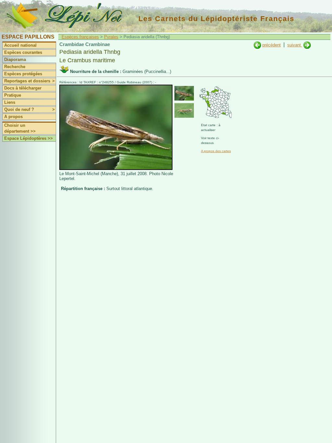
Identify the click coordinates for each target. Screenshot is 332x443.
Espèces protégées (23, 73)
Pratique (12, 95)
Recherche (14, 66)
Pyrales (111, 36)
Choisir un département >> (20, 128)
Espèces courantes (23, 52)
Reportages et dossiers (29, 80)
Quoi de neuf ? (29, 109)
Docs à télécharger (23, 88)
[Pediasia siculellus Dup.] (307, 44)
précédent (271, 44)
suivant (294, 44)
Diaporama (15, 59)
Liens (9, 102)
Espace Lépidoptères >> (28, 138)
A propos (13, 116)
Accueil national (20, 45)
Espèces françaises (80, 36)
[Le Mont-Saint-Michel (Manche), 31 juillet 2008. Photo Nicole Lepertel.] (115, 168)
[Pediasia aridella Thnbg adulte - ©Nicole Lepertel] (184, 93)
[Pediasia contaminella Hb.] (257, 44)
